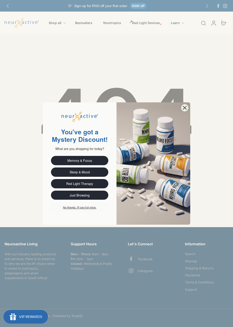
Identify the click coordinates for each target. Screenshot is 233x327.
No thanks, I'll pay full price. (79, 207)
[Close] (184, 107)
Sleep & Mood (80, 172)
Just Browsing (80, 195)
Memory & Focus (79, 160)
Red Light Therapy (79, 183)
